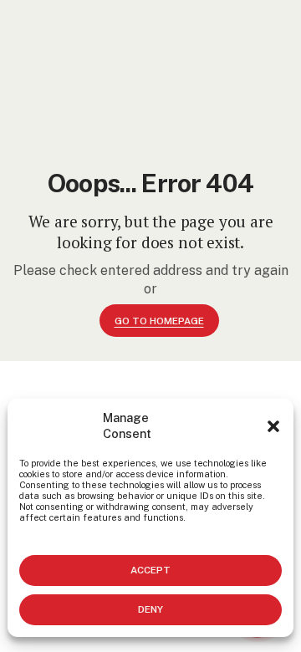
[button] (273, 426)
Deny (150, 609)
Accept (150, 570)
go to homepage (159, 321)
